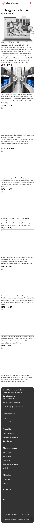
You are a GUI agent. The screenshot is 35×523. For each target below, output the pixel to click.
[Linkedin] (10, 489)
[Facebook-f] (4, 489)
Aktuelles (7, 475)
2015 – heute (7, 13)
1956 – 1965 (6, 307)
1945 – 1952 (6, 345)
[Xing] (14, 489)
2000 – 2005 (7, 148)
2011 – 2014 (6, 65)
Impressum (7, 519)
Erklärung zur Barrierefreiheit (24, 519)
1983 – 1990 (6, 227)
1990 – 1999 (6, 189)
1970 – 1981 (6, 266)
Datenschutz (14, 519)
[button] (30, 3)
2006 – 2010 (7, 105)
